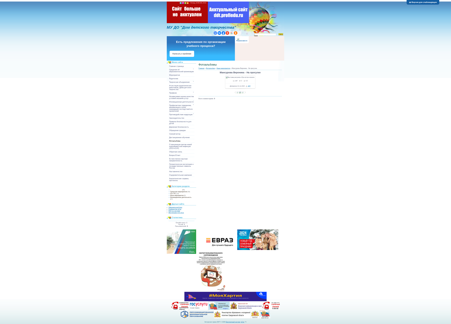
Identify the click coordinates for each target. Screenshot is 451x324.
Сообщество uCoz (175, 209)
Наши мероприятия (176, 190)
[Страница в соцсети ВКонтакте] (255, 318)
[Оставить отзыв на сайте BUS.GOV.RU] (265, 318)
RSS (188, 3)
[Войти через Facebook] (223, 33)
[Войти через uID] (215, 33)
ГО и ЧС (173, 193)
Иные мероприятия (177, 195)
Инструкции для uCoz (176, 213)
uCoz (242, 322)
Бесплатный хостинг (233, 322)
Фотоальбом (210, 68)
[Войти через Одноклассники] (235, 33)
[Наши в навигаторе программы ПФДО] (197, 318)
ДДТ (249, 86)
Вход (185, 3)
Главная (181, 3)
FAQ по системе (174, 211)
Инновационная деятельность (180, 197)
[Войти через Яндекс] (227, 33)
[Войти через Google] (231, 33)
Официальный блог (175, 207)
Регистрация (183, 3)
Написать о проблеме (181, 54)
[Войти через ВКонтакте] (219, 33)
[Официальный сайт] (232, 318)
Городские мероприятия (178, 192)
